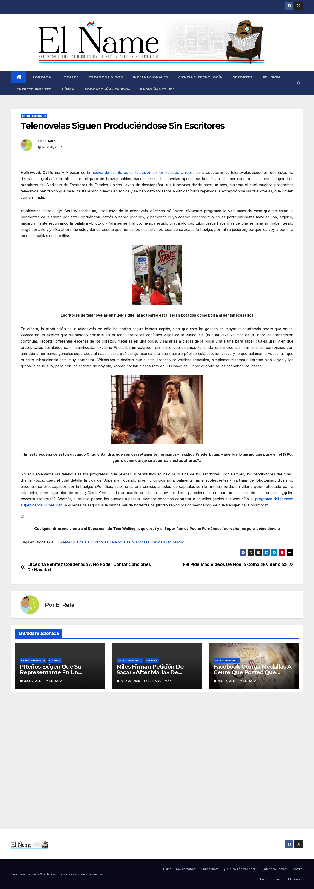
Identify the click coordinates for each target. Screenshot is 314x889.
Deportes (242, 77)
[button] (299, 83)
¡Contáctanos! (186, 869)
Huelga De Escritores (89, 542)
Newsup (74, 874)
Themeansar (95, 874)
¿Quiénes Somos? (275, 869)
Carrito (298, 869)
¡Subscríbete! (210, 869)
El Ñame (62, 542)
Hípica (68, 89)
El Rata (50, 141)
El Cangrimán (160, 681)
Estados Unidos (106, 77)
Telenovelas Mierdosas (129, 542)
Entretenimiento (34, 89)
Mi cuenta (295, 879)
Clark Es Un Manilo (167, 542)
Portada (41, 77)
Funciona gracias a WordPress (34, 874)
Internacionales (150, 77)
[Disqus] (157, 755)
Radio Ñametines (157, 89)
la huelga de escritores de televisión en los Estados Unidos (140, 172)
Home (167, 869)
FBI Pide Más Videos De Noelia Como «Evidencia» (235, 564)
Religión (271, 77)
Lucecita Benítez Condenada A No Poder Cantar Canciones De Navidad (89, 567)
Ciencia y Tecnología (200, 77)
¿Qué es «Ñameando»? (241, 869)
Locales (70, 77)
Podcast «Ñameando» (107, 89)
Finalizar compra (272, 879)
